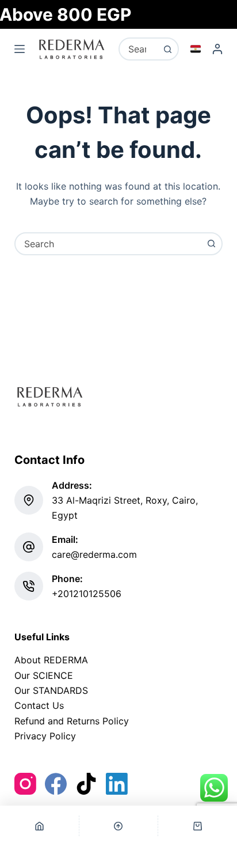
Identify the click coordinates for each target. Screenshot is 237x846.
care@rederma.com (94, 554)
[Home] (39, 826)
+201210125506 (86, 593)
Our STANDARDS (51, 690)
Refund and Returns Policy (71, 721)
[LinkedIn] (117, 784)
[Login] (217, 49)
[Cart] (197, 826)
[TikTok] (86, 784)
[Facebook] (56, 784)
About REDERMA (51, 660)
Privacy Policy (45, 736)
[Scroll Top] (118, 826)
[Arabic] (195, 49)
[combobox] (138, 49)
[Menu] (19, 49)
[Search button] (167, 49)
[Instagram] (25, 784)
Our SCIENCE (43, 675)
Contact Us (39, 705)
